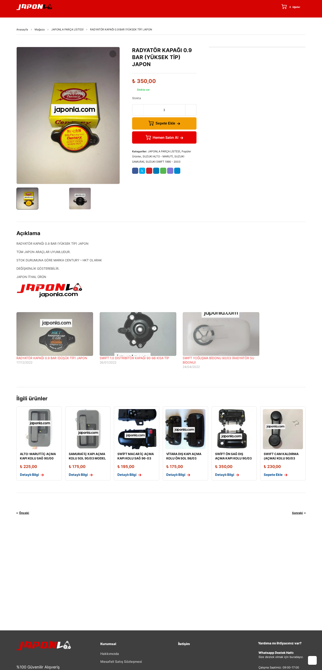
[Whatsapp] (72, 656)
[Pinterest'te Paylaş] (149, 171)
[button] (112, 53)
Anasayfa (22, 29)
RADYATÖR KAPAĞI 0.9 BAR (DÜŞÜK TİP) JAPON (51, 358)
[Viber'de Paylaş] (170, 171)
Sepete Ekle (165, 123)
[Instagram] (44, 656)
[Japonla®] (34, 7)
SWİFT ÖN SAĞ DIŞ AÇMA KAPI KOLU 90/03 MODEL (233, 458)
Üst (312, 660)
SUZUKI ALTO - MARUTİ (158, 156)
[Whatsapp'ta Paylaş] (163, 171)
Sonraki (297, 513)
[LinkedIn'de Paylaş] (156, 171)
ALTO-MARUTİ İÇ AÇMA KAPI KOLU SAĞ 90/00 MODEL (38, 458)
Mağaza (40, 29)
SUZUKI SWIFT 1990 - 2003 (163, 161)
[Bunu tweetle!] (142, 171)
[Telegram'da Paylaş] (177, 171)
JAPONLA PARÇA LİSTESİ (67, 29)
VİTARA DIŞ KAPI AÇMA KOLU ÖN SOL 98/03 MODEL (183, 458)
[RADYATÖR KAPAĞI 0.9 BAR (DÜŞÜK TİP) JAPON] (55, 334)
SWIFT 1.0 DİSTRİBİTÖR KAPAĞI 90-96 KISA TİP (134, 358)
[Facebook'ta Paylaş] (135, 171)
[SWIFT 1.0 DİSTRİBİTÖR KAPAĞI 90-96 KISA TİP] (139, 334)
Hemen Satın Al (165, 137)
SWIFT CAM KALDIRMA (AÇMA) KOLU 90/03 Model (281, 458)
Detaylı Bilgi (29, 475)
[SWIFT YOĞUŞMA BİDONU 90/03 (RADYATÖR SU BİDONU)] (222, 334)
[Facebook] (17, 656)
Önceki (24, 513)
